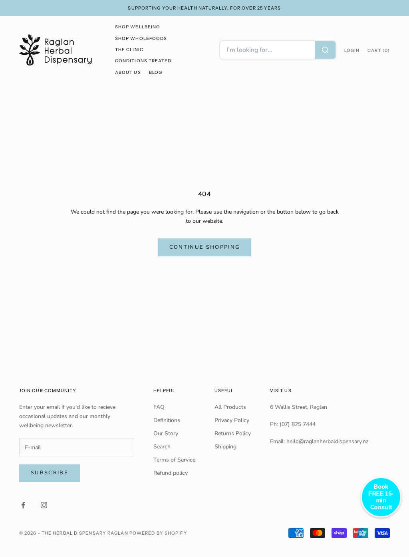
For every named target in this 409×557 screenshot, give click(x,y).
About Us (128, 72)
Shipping (225, 446)
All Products (230, 407)
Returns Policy (232, 433)
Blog (155, 72)
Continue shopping (204, 247)
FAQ (159, 407)
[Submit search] (325, 50)
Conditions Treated (143, 60)
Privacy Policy (231, 420)
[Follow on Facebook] (23, 505)
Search (162, 446)
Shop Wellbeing (137, 27)
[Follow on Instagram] (44, 505)
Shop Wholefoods (141, 38)
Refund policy (170, 473)
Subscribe (49, 472)
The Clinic (129, 49)
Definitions (166, 420)
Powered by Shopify (158, 533)
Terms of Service (174, 460)
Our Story (165, 433)
